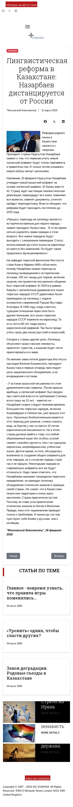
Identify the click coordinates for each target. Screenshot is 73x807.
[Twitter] (9, 10)
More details (50, 713)
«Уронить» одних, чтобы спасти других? (33, 633)
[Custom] (16, 10)
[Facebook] (3, 10)
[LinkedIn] (63, 121)
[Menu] (27, 26)
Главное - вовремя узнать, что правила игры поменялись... (35, 593)
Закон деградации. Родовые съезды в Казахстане (27, 673)
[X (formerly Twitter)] (54, 121)
